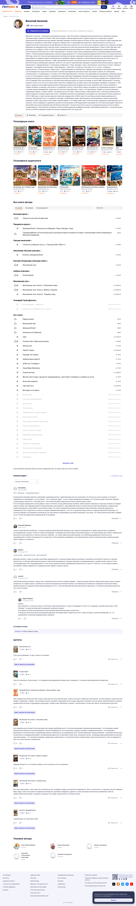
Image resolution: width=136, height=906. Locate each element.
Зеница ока (27, 346)
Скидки (44, 11)
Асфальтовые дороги (31, 359)
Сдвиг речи (27, 439)
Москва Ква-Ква (29, 323)
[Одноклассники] (118, 884)
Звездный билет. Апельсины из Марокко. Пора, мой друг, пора (49, 148)
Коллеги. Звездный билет (107, 148)
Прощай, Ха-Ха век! (30, 355)
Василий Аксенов (18, 150)
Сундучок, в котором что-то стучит (37, 309)
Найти (104, 7)
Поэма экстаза (29, 372)
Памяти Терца (28, 350)
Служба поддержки (9, 887)
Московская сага (19, 148)
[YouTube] (131, 884)
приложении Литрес (126, 877)
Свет (25, 337)
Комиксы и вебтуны (105, 11)
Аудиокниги (62, 11)
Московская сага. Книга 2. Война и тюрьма (78, 148)
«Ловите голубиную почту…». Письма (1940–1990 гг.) (44, 245)
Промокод (18, 11)
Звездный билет (112, 187)
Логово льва (28, 408)
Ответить (115, 518)
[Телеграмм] (122, 884)
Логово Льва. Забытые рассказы (36, 341)
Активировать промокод (66, 875)
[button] (121, 659)
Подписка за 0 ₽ (7, 11)
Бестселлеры (62, 878)
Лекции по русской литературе (35, 218)
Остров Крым (32, 148)
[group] (68, 489)
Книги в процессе (84, 11)
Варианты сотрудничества (39, 884)
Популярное (36, 11)
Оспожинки (27, 404)
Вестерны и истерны (31, 390)
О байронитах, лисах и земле (34, 412)
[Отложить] (25, 128)
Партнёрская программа (38, 887)
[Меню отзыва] (120, 518)
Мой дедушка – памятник (33, 304)
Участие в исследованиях (11, 884)
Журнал (116, 11)
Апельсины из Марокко (32, 332)
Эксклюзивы (72, 11)
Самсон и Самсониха (31, 444)
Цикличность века (30, 417)
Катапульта (27, 395)
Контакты (6, 878)
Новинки (26, 11)
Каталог (27, 7)
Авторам (33, 878)
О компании (7, 875)
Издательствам (35, 875)
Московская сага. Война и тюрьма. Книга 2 (93, 187)
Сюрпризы (27, 457)
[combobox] (66, 7)
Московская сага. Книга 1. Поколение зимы (64, 148)
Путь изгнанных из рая (32, 430)
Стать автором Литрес (37, 890)
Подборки (52, 11)
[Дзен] (113, 884)
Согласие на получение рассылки (96, 883)
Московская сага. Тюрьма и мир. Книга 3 (24, 187)
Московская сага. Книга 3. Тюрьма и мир (93, 148)
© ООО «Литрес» (68, 902)
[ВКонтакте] (127, 884)
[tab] (19, 115)
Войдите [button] (18, 631)
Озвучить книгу (35, 893)
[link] (65, 488)
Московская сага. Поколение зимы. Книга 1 (48, 187)
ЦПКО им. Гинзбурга (31, 363)
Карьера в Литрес (9, 881)
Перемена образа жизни (33, 435)
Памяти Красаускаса (31, 426)
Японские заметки (30, 381)
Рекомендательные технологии (95, 886)
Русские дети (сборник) (32, 448)
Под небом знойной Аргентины (35, 421)
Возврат (5, 890)
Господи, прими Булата (32, 399)
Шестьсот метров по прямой (34, 452)
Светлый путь (28, 386)
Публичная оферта (91, 875)
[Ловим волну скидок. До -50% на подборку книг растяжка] (68, 2)
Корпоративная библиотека (39, 896)
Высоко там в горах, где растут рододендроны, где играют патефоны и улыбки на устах (58, 377)
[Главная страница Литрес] (10, 7)
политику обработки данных (121, 896)
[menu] (109, 208)
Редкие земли (28, 319)
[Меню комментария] (120, 618)
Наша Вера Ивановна (31, 368)
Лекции (94, 11)
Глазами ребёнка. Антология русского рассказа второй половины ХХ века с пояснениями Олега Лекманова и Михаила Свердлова (67, 234)
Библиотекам (34, 881)
